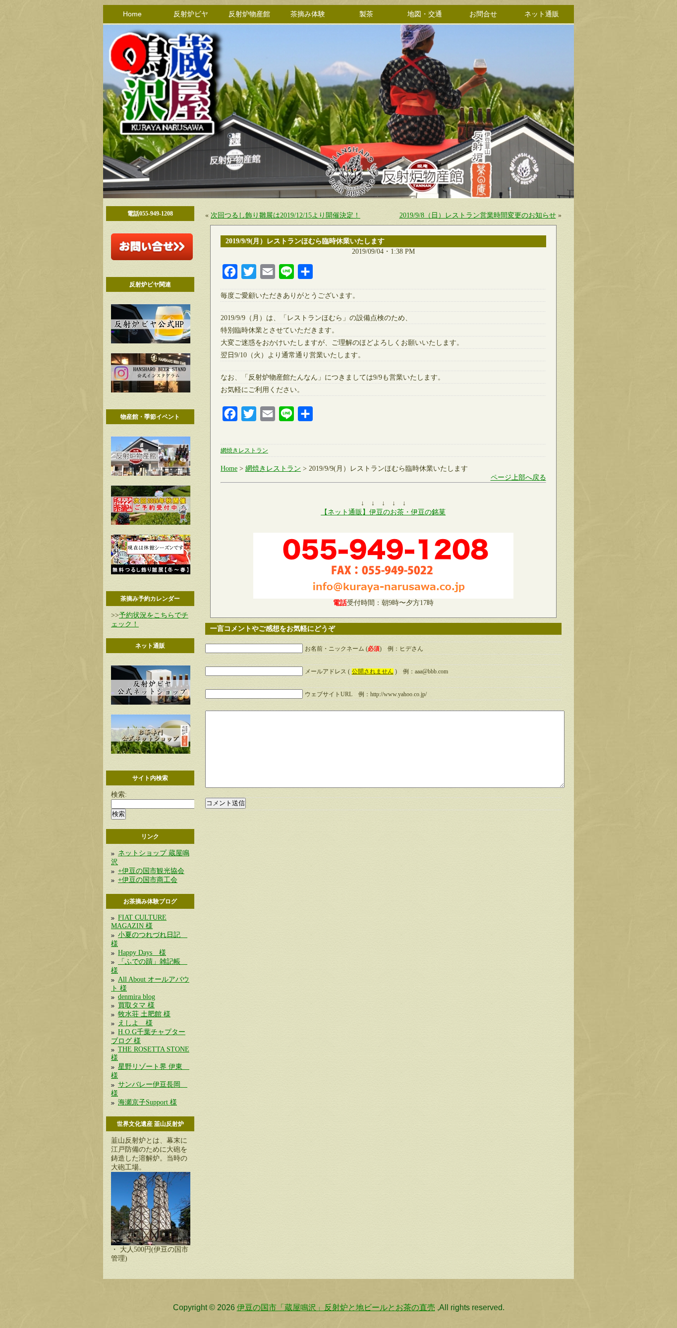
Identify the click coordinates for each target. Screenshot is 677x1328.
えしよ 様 (135, 1023)
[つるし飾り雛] (150, 572)
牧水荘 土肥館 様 (144, 1014)
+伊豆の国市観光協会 (151, 871)
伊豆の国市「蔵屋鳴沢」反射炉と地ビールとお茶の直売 (336, 1307)
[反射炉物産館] (150, 473)
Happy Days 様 (142, 952)
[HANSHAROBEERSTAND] (150, 390)
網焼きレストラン (244, 450)
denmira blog (136, 996)
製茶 (366, 14)
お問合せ (483, 14)
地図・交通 (424, 14)
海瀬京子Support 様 (147, 1102)
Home (132, 14)
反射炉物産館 (249, 14)
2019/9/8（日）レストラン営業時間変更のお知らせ (477, 215)
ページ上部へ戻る (518, 477)
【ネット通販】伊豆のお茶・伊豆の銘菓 (383, 512)
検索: (119, 794)
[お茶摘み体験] (150, 522)
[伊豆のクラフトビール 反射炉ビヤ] (150, 341)
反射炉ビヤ (190, 14)
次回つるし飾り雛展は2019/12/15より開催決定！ (285, 215)
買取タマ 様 (136, 1005)
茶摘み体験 (307, 14)
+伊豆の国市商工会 (147, 880)
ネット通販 (541, 14)
